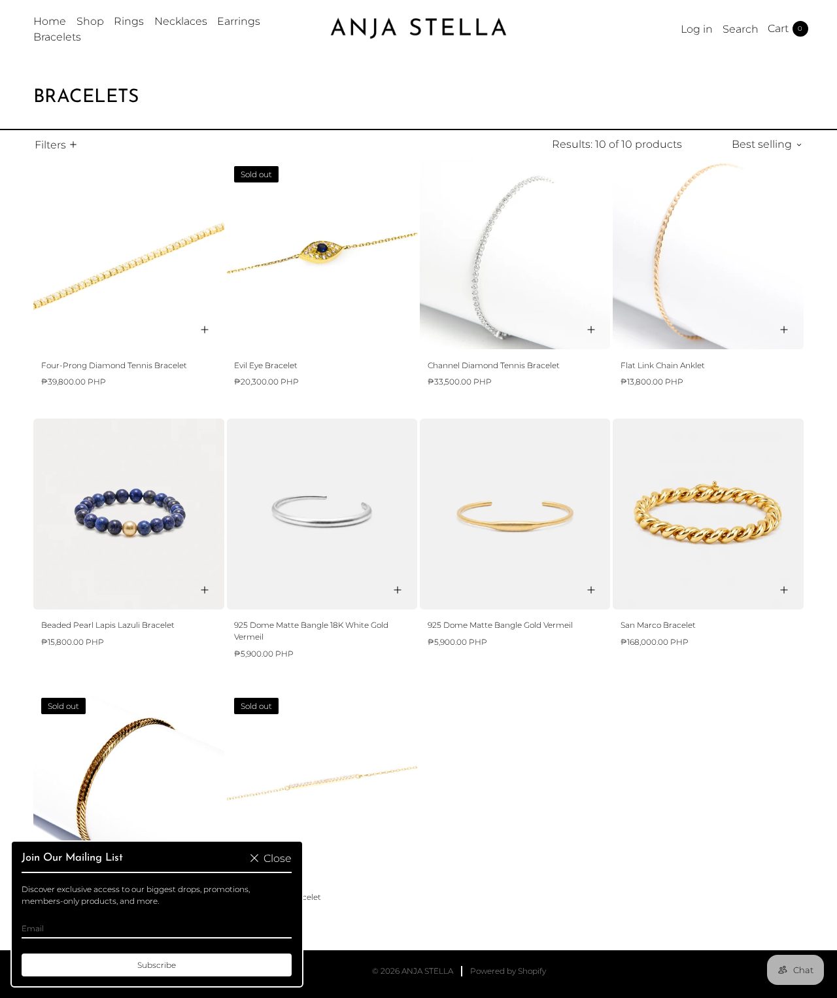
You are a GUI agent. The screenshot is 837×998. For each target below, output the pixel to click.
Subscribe (156, 965)
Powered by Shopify (508, 971)
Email (33, 928)
